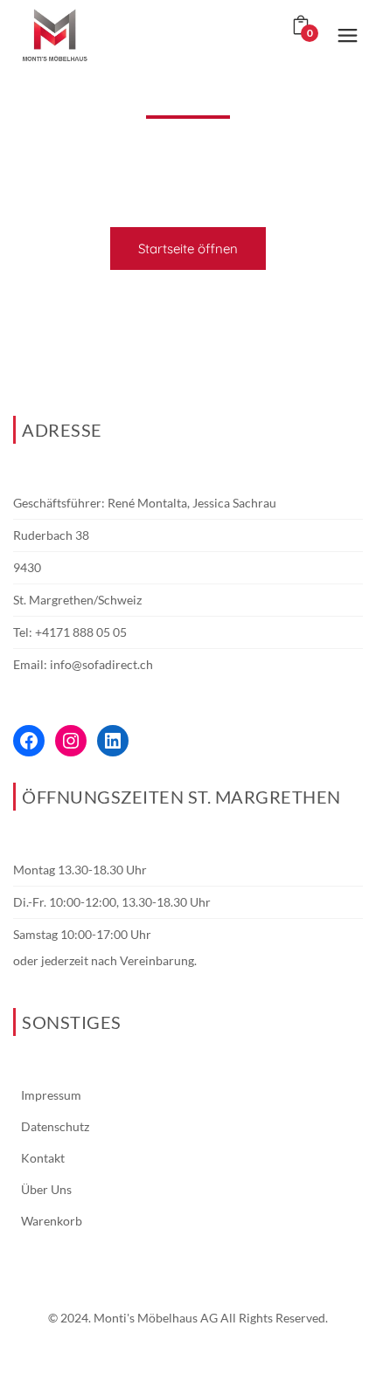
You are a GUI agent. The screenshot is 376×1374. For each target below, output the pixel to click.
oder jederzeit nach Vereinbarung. (105, 960)
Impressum (51, 1094)
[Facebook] (29, 740)
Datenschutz (55, 1126)
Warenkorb (51, 1220)
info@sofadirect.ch (101, 664)
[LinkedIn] (113, 740)
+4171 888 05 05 (81, 632)
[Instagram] (71, 740)
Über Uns (46, 1189)
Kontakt (43, 1157)
